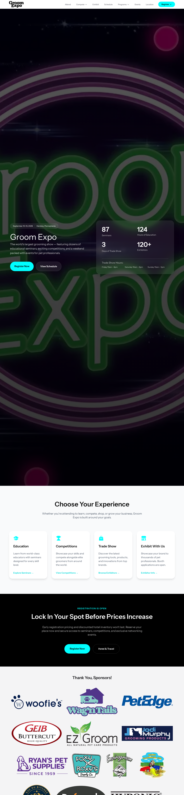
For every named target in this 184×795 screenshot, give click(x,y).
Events (137, 4)
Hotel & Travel (106, 648)
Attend (68, 4)
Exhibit (96, 4)
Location (149, 4)
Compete (80, 4)
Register (165, 4)
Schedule (108, 4)
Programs (122, 4)
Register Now (21, 266)
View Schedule (48, 266)
